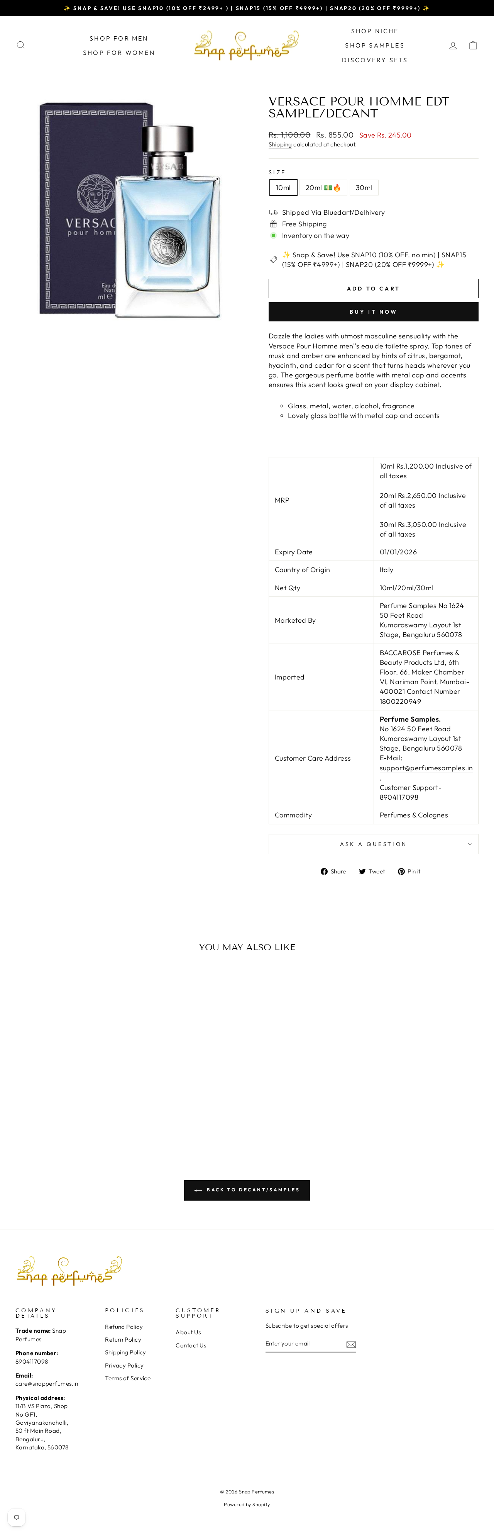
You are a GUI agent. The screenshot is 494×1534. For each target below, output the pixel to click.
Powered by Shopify (247, 1504)
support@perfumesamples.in (426, 767)
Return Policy (123, 1339)
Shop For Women (119, 52)
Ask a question (373, 844)
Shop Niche (375, 31)
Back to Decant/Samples (252, 1190)
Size (277, 172)
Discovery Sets (375, 60)
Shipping (280, 144)
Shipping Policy (125, 1352)
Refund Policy (124, 1326)
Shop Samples (374, 45)
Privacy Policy (124, 1365)
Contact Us (191, 1345)
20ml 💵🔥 (323, 187)
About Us (188, 1332)
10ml (283, 187)
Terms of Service (128, 1378)
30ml (364, 187)
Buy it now (374, 311)
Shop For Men (119, 38)
